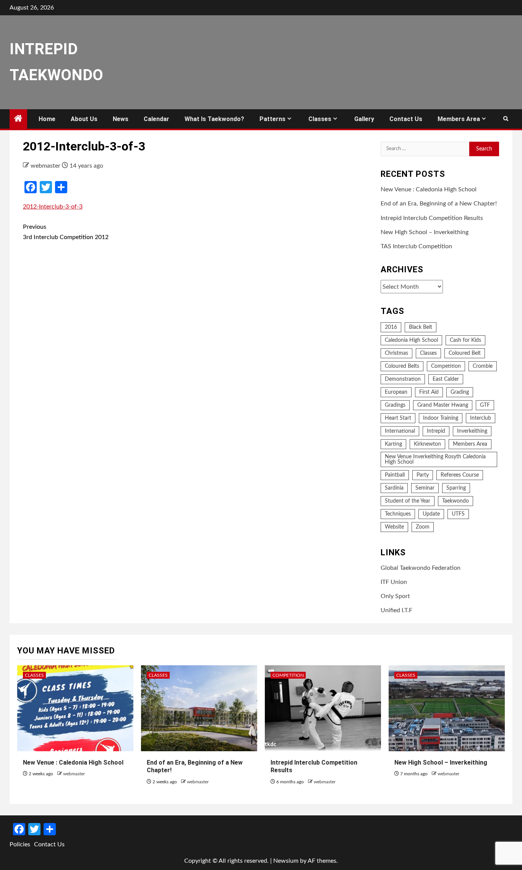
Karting (393, 444)
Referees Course (460, 475)
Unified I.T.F (396, 610)
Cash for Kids (465, 340)
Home (47, 119)
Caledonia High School (411, 340)
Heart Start (398, 418)
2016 (391, 327)
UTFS (458, 514)
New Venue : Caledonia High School (429, 189)
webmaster (46, 166)
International (400, 431)
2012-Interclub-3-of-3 (53, 207)
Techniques (398, 514)
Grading (460, 392)
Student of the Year (407, 501)
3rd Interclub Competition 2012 (66, 232)
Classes (319, 119)
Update (431, 514)
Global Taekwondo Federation (420, 568)
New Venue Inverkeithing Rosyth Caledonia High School (435, 459)
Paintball (395, 475)
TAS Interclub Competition (416, 246)
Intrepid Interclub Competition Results (432, 218)
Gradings (395, 405)
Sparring (456, 488)
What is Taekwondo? (214, 119)
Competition (446, 366)
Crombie (483, 366)
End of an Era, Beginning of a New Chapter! (439, 204)
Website (394, 527)
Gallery (364, 119)
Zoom (423, 527)
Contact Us (405, 119)
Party (423, 475)
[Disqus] (196, 359)
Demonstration (403, 379)
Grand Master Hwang (442, 405)
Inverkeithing (472, 431)
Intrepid (436, 431)
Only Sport (395, 596)
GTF (485, 405)
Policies (20, 844)
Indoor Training (440, 418)
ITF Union (394, 582)
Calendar (156, 119)
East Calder (446, 379)
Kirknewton (427, 444)
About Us (84, 119)
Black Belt (420, 327)
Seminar (424, 488)
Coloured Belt (465, 353)
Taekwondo (455, 501)
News (120, 119)
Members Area (459, 119)
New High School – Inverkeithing (425, 232)
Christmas (396, 353)
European (396, 392)
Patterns (272, 119)
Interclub (480, 418)
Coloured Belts (402, 366)
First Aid (429, 392)
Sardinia (394, 488)
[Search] (506, 119)
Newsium (285, 861)
